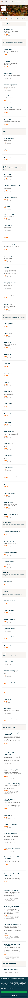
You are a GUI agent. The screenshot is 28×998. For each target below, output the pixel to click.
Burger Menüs (4, 18)
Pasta (17, 18)
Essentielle (14, 995)
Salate (11, 18)
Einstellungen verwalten (5, 985)
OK (14, 992)
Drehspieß (23, 18)
